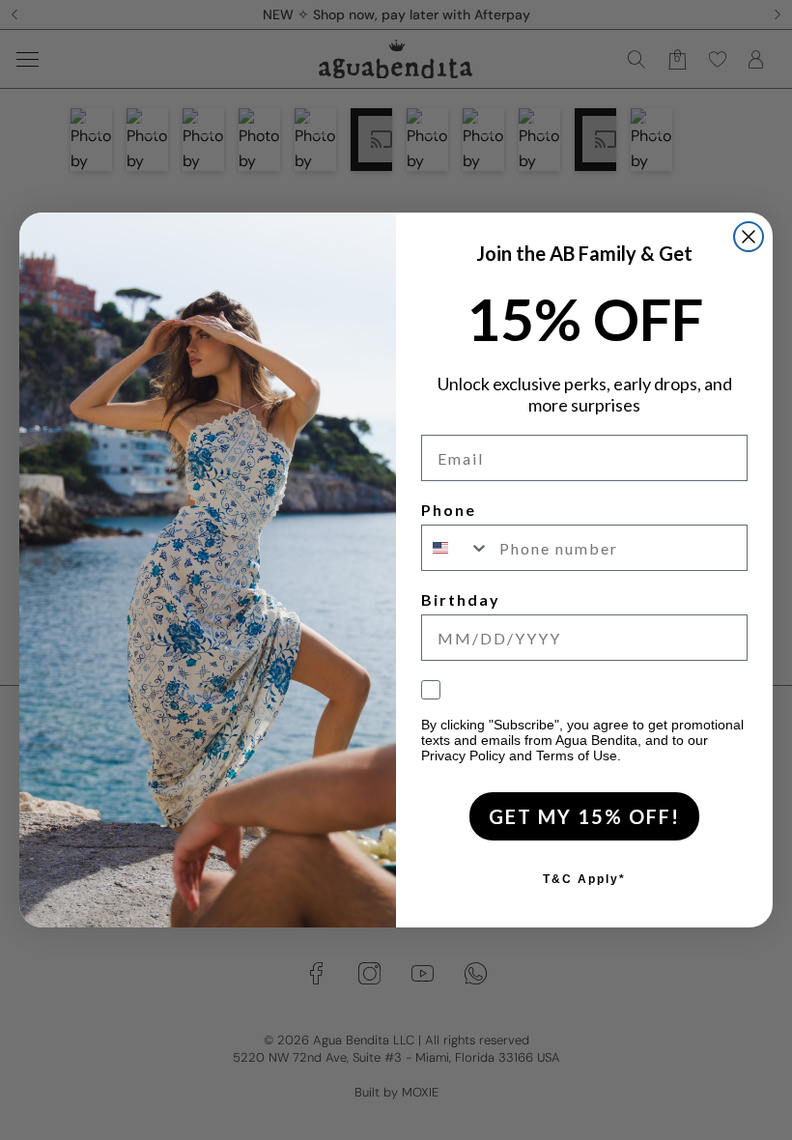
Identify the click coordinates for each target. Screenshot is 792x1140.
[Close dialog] (748, 236)
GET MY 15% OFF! (584, 816)
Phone (448, 509)
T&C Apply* (584, 879)
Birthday (460, 599)
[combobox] (456, 548)
